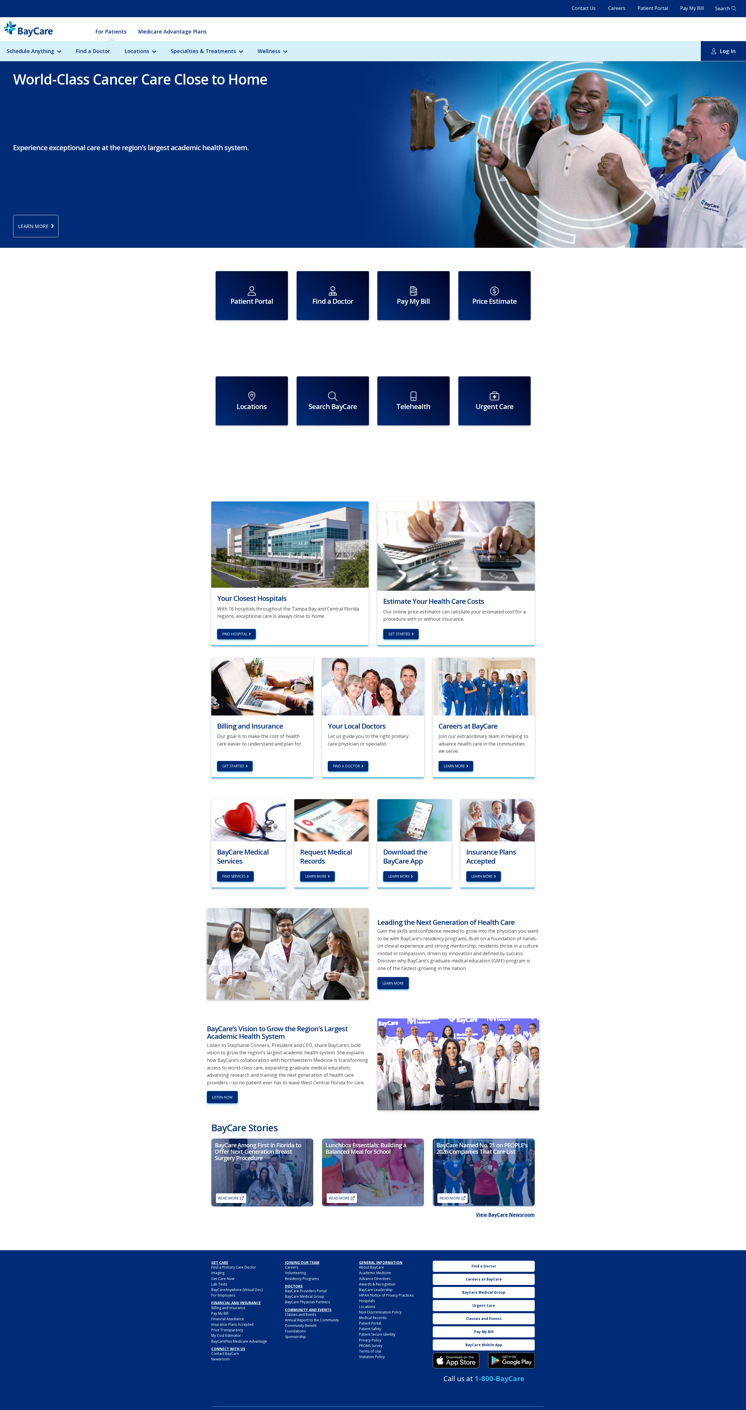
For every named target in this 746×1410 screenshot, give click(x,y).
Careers (616, 8)
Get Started (399, 634)
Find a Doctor (93, 51)
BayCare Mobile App (483, 1344)
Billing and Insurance (228, 1307)
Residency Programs (302, 1278)
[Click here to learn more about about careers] (484, 686)
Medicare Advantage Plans (172, 31)
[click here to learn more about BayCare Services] (248, 820)
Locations (136, 51)
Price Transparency (227, 1329)
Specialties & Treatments (203, 51)
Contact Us (584, 8)
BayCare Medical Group (304, 1296)
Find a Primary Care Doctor (233, 1267)
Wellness (269, 51)
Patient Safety (370, 1328)
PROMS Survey (370, 1345)
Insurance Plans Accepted (232, 1324)
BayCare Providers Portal (306, 1290)
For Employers (223, 1295)
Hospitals (367, 1300)
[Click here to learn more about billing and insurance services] (262, 686)
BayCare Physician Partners (307, 1301)
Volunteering (295, 1272)
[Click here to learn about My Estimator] (456, 546)
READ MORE (450, 1198)
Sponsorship (295, 1336)
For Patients (110, 31)
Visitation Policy (372, 1356)
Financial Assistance (227, 1318)
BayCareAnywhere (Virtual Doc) (237, 1289)
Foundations (295, 1331)
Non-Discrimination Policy (380, 1312)
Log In (728, 51)
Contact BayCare (225, 1353)
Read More (228, 1198)
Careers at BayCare (484, 1279)
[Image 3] (456, 1360)
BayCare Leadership (376, 1289)
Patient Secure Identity (377, 1334)
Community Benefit (300, 1325)
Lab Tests (219, 1284)
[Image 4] (511, 1360)
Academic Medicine (375, 1272)
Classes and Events (300, 1314)
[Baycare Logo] (28, 29)
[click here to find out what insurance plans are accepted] (497, 820)
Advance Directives (374, 1278)
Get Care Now (222, 1278)
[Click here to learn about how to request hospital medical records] (331, 820)
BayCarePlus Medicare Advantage (239, 1341)
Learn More (454, 766)
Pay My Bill (692, 8)
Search (722, 8)
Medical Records (372, 1317)
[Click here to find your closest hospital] (290, 544)
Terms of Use (370, 1351)
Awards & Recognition (377, 1284)
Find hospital (234, 634)
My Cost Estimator (226, 1335)
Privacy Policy (370, 1340)
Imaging (217, 1272)
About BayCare (371, 1267)
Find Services (233, 876)
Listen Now (222, 1097)
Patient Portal (653, 8)
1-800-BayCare (499, 1378)
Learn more (315, 876)
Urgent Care (483, 1305)
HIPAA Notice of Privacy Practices (386, 1295)
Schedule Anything (30, 51)
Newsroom (220, 1359)
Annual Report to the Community (312, 1320)
